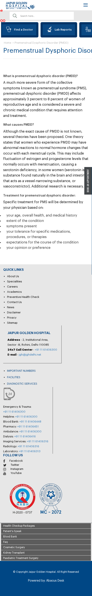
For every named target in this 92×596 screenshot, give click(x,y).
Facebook (16, 460)
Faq (5, 542)
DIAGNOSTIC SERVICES (22, 383)
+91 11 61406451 (28, 426)
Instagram (16, 469)
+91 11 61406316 (37, 441)
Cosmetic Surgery (14, 547)
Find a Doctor (22, 29)
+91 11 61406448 (30, 421)
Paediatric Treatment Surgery (20, 558)
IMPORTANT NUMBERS (21, 370)
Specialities (14, 281)
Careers (12, 286)
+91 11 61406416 (25, 436)
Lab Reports (61, 29)
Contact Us (14, 302)
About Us (13, 276)
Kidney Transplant (14, 552)
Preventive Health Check (23, 297)
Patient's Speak (12, 531)
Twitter (15, 464)
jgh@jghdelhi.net (30, 354)
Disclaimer (14, 312)
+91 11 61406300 (46, 349)
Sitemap (12, 322)
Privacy (11, 317)
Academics (14, 291)
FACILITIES (13, 377)
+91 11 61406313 (29, 451)
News (10, 307)
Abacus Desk (54, 580)
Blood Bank (10, 536)
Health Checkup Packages (19, 526)
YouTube (16, 473)
